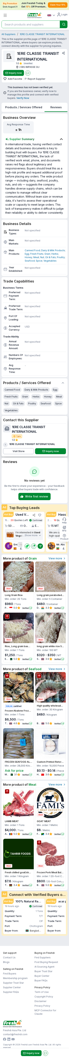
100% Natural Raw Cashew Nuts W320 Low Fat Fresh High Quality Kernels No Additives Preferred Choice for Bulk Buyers (29, 901)
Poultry (61, 257)
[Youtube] (13, 1039)
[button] (24, 532)
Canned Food (32, 250)
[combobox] (30, 24)
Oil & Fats (50, 257)
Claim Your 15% (57, 5)
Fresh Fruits (36, 253)
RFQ (64, 530)
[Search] (64, 24)
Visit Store (19, 451)
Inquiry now (15, 72)
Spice (39, 260)
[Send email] (33, 546)
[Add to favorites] (5, 79)
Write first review (36, 496)
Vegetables (50, 260)
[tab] (23, 107)
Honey (28, 257)
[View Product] (18, 576)
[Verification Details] (28, 63)
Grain (47, 253)
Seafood (30, 260)
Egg (27, 253)
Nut (42, 257)
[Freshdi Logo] (34, 15)
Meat (36, 257)
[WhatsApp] (27, 546)
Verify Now (22, 98)
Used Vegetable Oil (23, 514)
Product (64, 539)
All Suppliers (9, 34)
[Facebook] (4, 1039)
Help (64, 522)
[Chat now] (27, 73)
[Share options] (63, 53)
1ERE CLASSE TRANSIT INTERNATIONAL (42, 34)
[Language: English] (51, 15)
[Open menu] (5, 15)
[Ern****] (10, 534)
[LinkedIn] (8, 1039)
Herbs (54, 253)
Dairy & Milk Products (53, 250)
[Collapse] (63, 383)
